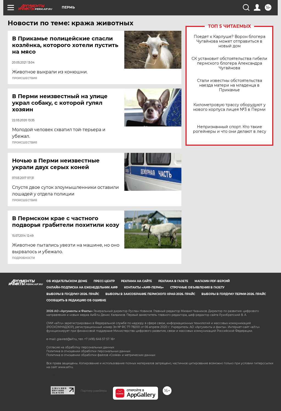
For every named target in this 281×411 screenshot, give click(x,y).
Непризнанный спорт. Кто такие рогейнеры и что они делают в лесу (229, 129)
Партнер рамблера (94, 390)
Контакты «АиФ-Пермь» (144, 287)
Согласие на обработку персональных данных (80, 347)
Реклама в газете (173, 281)
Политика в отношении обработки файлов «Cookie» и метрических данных (100, 355)
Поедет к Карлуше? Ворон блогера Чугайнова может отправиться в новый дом (229, 41)
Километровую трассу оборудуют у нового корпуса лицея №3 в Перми (229, 107)
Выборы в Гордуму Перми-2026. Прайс (233, 294)
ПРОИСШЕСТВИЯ (24, 78)
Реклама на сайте (136, 281)
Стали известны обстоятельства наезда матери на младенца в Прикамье (229, 85)
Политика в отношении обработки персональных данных (88, 351)
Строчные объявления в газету (197, 287)
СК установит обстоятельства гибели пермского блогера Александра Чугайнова (229, 63)
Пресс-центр (104, 281)
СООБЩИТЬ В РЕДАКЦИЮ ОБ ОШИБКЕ (76, 300)
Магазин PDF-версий (212, 281)
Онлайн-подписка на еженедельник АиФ (82, 287)
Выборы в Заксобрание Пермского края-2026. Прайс (150, 294)
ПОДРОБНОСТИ (23, 258)
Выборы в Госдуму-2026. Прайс (72, 294)
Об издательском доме (66, 281)
